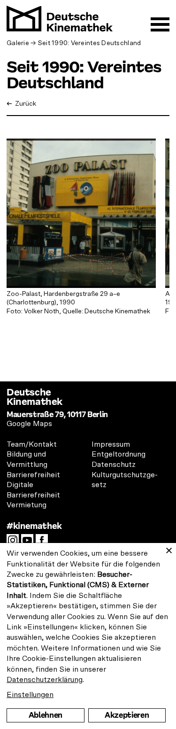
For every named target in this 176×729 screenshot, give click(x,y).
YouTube (29, 543)
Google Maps (29, 423)
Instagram (15, 543)
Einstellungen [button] (30, 694)
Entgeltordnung (118, 454)
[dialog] (88, 636)
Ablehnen (45, 715)
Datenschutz (114, 464)
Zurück (25, 104)
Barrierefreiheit (33, 475)
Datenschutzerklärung (45, 679)
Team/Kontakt (32, 444)
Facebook (44, 543)
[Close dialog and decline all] (169, 549)
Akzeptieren (127, 715)
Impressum (111, 444)
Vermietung (26, 505)
